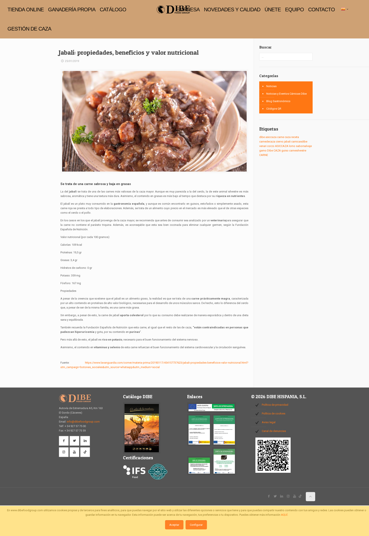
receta (295, 137)
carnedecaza (267, 141)
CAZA (277, 150)
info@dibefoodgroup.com (83, 421)
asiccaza (271, 137)
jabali (287, 141)
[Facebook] (269, 496)
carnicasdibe (299, 141)
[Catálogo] (141, 452)
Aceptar (174, 524)
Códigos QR (273, 108)
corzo (270, 146)
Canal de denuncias (274, 431)
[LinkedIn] (282, 496)
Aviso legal (268, 422)
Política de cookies (273, 413)
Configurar (196, 524)
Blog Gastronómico (278, 101)
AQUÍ (284, 514)
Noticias (271, 86)
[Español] (345, 9)
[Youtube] (294, 496)
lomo (292, 146)
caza (288, 137)
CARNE (263, 155)
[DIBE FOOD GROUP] (173, 9)
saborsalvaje (304, 146)
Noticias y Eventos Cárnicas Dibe (286, 93)
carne (280, 137)
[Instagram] (288, 496)
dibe (262, 137)
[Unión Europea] (211, 411)
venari (262, 146)
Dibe (270, 150)
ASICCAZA (281, 146)
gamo (262, 150)
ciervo (279, 141)
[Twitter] (275, 496)
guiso (284, 150)
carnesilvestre (297, 150)
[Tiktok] (300, 496)
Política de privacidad (275, 404)
